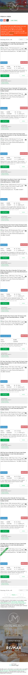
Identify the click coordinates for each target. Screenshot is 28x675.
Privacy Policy (20, 652)
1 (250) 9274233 (4, 82)
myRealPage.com (14, 665)
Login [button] (14, 20)
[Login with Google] (4, 21)
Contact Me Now (14, 641)
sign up (12, 33)
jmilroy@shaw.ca (14, 635)
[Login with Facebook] (1, 21)
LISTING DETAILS (4, 75)
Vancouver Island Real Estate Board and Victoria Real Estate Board (13, 602)
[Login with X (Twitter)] (7, 21)
